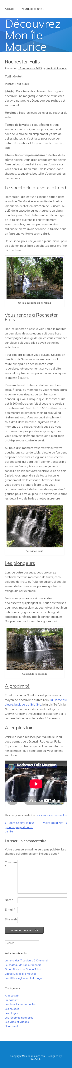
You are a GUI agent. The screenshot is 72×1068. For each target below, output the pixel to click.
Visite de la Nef (55, 823)
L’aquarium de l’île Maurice (20, 973)
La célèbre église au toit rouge (23, 978)
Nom (9, 900)
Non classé (11, 1026)
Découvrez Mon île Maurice (33, 35)
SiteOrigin (35, 1059)
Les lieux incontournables (51, 815)
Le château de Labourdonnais (23, 964)
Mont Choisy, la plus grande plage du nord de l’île (20, 827)
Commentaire (11, 864)
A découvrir (12, 995)
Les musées (12, 1008)
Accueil (9, 9)
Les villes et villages (17, 1021)
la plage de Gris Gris (27, 704)
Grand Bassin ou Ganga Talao (23, 969)
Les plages (11, 1013)
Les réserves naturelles (19, 1017)
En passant (11, 999)
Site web (11, 919)
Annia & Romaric (56, 68)
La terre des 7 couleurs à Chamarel (26, 960)
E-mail (10, 909)
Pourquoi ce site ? (33, 9)
